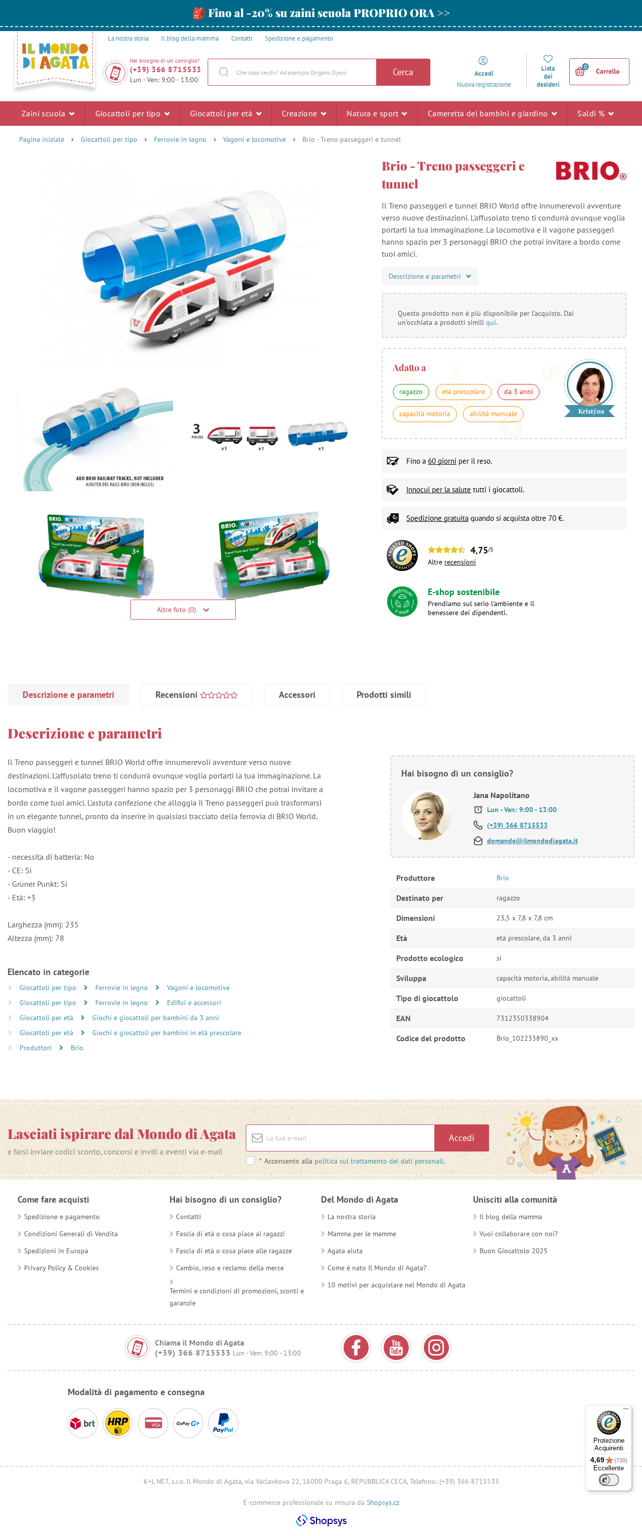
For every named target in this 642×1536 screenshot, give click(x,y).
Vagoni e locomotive (254, 139)
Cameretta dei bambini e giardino (489, 113)
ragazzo (411, 391)
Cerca (403, 72)
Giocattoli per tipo (129, 113)
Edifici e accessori (194, 1002)
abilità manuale (493, 413)
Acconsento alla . (352, 1161)
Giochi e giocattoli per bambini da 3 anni (155, 1017)
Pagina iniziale (41, 139)
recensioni (460, 561)
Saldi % (591, 113)
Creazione (300, 113)
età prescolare (463, 391)
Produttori (37, 1047)
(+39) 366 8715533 (166, 69)
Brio (77, 1047)
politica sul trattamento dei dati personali (378, 1161)
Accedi (461, 1137)
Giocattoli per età (222, 113)
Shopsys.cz (383, 1502)
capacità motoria (424, 413)
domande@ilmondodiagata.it (532, 840)
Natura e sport (373, 113)
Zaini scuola (45, 113)
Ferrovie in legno (180, 139)
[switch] (609, 1480)
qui (491, 322)
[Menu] (626, 1411)
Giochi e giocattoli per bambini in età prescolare (166, 1032)
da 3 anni (518, 391)
